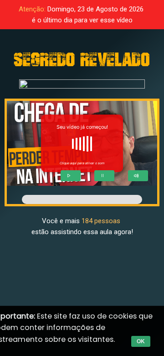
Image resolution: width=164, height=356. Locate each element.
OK (141, 341)
